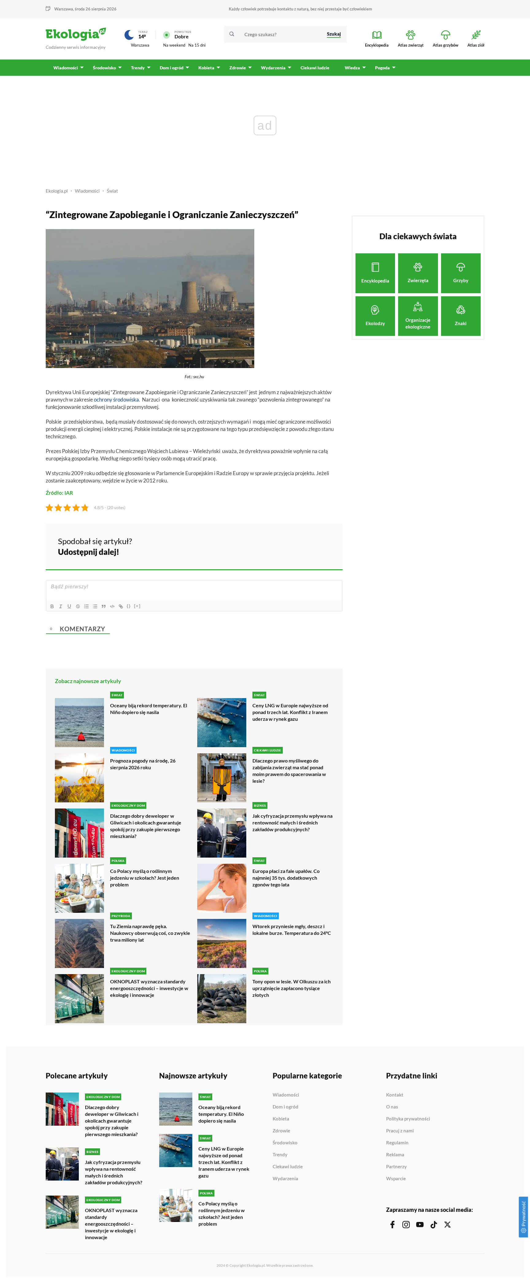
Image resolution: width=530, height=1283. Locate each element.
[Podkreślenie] (69, 606)
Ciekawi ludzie (288, 1166)
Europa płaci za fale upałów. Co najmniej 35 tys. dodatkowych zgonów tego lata (286, 877)
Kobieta (281, 1118)
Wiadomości (87, 191)
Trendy (280, 1154)
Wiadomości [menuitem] (65, 67)
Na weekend (174, 45)
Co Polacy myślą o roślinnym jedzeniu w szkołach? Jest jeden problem (144, 877)
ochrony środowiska (116, 399)
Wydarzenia (285, 1178)
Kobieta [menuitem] (206, 67)
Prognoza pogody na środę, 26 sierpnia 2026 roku (142, 764)
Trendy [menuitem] (138, 67)
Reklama (395, 1154)
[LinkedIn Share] (322, 545)
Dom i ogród (285, 1106)
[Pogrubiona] (52, 606)
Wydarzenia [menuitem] (273, 67)
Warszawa (140, 45)
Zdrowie (281, 1130)
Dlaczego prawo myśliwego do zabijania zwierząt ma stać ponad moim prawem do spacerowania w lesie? (289, 771)
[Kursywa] (60, 606)
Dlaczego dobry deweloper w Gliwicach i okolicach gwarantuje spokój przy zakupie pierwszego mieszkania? (145, 826)
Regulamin (397, 1142)
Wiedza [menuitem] (352, 67)
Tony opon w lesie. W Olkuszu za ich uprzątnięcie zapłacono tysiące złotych (291, 988)
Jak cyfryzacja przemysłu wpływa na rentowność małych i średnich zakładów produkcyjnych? (292, 822)
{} (129, 606)
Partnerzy (396, 1166)
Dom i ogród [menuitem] (171, 67)
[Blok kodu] (112, 606)
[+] (137, 606)
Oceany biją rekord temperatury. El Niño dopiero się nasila (148, 708)
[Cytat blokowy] (103, 606)
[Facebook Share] (290, 545)
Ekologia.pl (57, 191)
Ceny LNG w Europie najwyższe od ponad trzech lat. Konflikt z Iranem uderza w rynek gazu (290, 712)
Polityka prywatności (408, 1118)
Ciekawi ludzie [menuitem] (315, 67)
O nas (392, 1106)
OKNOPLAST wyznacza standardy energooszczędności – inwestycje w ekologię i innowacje (149, 988)
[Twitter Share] (306, 545)
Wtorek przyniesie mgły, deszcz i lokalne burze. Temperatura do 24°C (291, 929)
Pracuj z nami (400, 1130)
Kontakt (394, 1095)
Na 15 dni (196, 45)
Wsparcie (396, 1178)
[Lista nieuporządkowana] (95, 606)
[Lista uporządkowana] (86, 606)
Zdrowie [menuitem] (237, 67)
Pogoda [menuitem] (382, 67)
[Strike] (78, 606)
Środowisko (285, 1142)
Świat (112, 191)
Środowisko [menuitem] (104, 67)
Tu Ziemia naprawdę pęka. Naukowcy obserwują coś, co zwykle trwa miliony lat (150, 933)
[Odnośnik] (121, 606)
